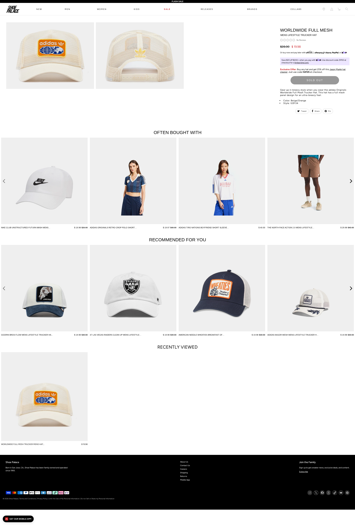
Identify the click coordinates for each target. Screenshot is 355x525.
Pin (329, 111)
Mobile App (185, 480)
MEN (67, 9)
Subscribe (303, 472)
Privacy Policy (42, 499)
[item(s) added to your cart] (339, 9)
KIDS (137, 9)
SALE (167, 9)
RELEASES (207, 9)
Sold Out (315, 80)
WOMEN (102, 9)
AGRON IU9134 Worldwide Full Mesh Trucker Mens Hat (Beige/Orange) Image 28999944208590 (138, 23)
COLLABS (296, 9)
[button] (18, 519)
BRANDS (252, 9)
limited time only (302, 63)
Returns (183, 476)
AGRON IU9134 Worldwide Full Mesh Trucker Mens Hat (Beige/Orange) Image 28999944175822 (48, 23)
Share (317, 111)
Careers (183, 469)
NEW (39, 9)
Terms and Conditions (27, 499)
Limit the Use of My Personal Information (64, 499)
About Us (184, 462)
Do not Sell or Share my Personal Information (97, 499)
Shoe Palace (13, 499)
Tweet (304, 111)
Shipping (184, 473)
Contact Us (185, 465)
